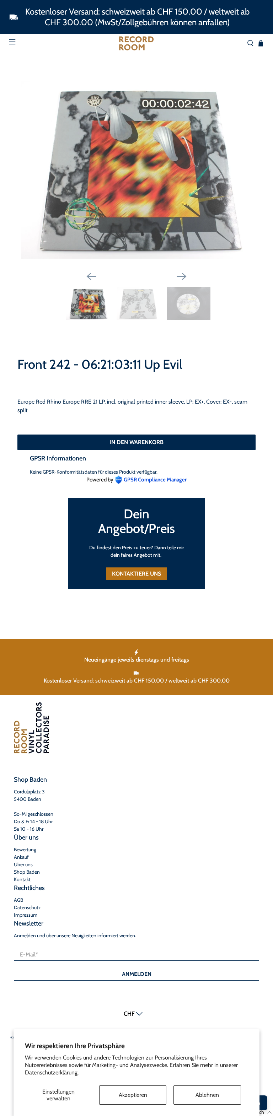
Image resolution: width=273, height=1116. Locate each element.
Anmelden (136, 974)
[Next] (181, 276)
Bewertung (25, 849)
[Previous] (91, 276)
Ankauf (21, 857)
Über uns (23, 864)
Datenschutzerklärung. (52, 1072)
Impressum (25, 915)
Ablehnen (207, 1094)
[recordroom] (136, 43)
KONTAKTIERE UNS (136, 573)
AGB (18, 900)
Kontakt (22, 879)
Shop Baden (27, 872)
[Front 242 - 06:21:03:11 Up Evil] (136, 170)
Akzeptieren (133, 1094)
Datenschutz (27, 907)
